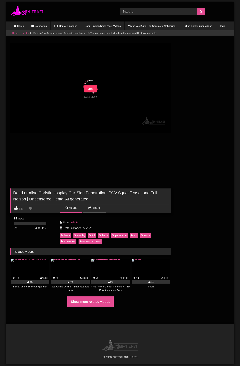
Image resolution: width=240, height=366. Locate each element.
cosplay (81, 235)
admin (75, 222)
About (72, 207)
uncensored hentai (91, 241)
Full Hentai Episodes (65, 25)
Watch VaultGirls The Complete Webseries (151, 25)
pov (135, 235)
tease (147, 235)
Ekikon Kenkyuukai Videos (197, 25)
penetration (121, 235)
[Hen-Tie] (26, 12)
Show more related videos (90, 301)
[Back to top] (229, 355)
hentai (25, 33)
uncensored (69, 241)
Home (20, 25)
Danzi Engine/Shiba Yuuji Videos (103, 25)
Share (96, 207)
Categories (41, 25)
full (93, 235)
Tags (222, 25)
